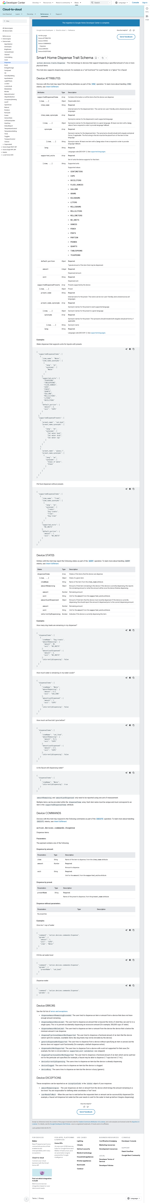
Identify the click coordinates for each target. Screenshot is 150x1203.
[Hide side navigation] (26, 1199)
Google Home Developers (45, 30)
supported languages (98, 152)
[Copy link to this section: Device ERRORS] (57, 1006)
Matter (34, 1141)
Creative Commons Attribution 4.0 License (92, 1122)
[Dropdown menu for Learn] (22, 14)
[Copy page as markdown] (103, 58)
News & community (63, 3)
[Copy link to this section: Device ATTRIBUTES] (62, 78)
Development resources (108, 1149)
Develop (36, 3)
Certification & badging (108, 1141)
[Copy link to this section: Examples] (46, 339)
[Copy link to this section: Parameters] (48, 838)
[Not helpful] (133, 30)
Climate (80, 1145)
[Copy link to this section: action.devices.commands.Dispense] (77, 828)
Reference (45, 14)
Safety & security (83, 1149)
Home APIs (59, 1143)
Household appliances (85, 1157)
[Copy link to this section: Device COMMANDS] (63, 813)
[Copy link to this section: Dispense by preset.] (54, 882)
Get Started (7, 14)
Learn (18, 14)
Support (59, 14)
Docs (77, 3)
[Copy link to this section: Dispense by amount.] (55, 849)
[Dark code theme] (130, 349)
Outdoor (80, 1169)
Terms (34, 1198)
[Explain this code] (126, 349)
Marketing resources (107, 1145)
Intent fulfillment (52, 87)
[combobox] (101, 3)
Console (135, 3)
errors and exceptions (59, 1011)
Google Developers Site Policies (60, 1124)
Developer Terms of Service (106, 1160)
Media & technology (84, 1153)
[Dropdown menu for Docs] (81, 2)
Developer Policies (106, 1165)
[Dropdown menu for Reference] (51, 14)
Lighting (80, 1141)
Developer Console (129, 1141)
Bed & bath (81, 1165)
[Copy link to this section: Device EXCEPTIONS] (63, 1078)
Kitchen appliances (84, 1161)
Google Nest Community (131, 1155)
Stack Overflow (127, 1151)
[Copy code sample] (133, 349)
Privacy (41, 1198)
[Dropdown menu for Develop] (36, 14)
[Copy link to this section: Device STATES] (56, 555)
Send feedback (126, 37)
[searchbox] (15, 21)
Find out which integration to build (42, 1179)
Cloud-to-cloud (12, 9)
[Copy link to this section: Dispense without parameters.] (63, 903)
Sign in (144, 3)
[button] (14, 38)
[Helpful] (130, 30)
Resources (47, 3)
